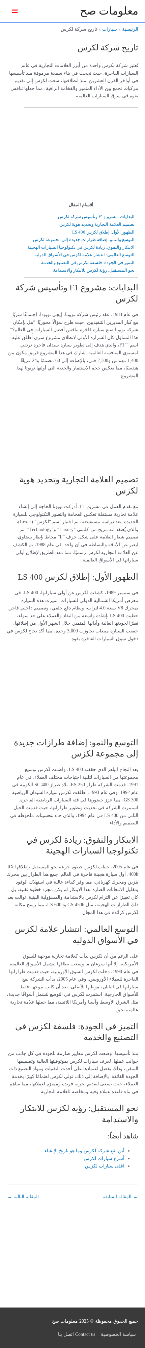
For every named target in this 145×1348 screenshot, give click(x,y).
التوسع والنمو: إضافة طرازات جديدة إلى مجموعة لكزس (84, 239)
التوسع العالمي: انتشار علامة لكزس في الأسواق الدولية (84, 254)
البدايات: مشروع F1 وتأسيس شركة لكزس (96, 216)
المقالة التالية (23, 1196)
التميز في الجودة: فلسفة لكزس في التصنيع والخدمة (88, 262)
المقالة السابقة (120, 1196)
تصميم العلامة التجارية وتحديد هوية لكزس (97, 224)
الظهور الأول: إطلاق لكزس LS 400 (103, 232)
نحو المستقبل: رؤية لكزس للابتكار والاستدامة (94, 270)
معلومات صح (109, 11)
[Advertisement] (92, 156)
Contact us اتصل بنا (76, 1334)
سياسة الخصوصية (118, 1334)
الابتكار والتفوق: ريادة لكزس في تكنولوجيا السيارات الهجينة (81, 247)
